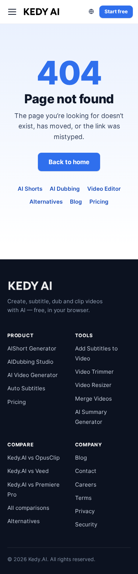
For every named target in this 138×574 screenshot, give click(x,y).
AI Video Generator (32, 374)
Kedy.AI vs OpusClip (33, 457)
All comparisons (28, 507)
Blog (76, 201)
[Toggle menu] (12, 12)
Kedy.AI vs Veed (28, 470)
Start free (116, 11)
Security (86, 524)
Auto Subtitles (26, 388)
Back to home (69, 162)
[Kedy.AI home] (42, 12)
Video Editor (104, 188)
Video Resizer (93, 384)
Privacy (85, 511)
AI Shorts (30, 188)
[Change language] (91, 11)
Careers (85, 484)
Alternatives (46, 201)
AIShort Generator (31, 348)
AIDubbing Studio (30, 361)
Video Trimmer (94, 371)
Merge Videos (93, 398)
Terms (83, 497)
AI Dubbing (65, 188)
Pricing (99, 201)
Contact (85, 470)
